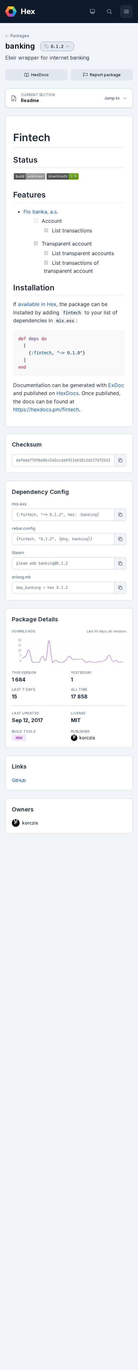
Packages (19, 35)
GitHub (19, 780)
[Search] (109, 11)
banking (20, 46)
